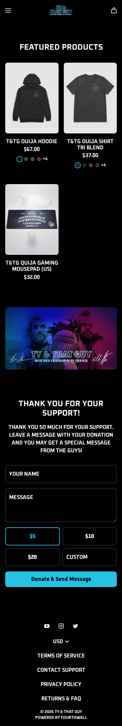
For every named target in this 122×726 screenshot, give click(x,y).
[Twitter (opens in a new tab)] (75, 626)
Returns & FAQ (61, 698)
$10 (89, 536)
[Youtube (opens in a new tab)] (47, 626)
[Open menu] (8, 10)
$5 (32, 536)
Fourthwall (74, 718)
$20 (32, 557)
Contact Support (61, 670)
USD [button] (58, 641)
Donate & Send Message (61, 579)
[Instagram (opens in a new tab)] (61, 626)
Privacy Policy (61, 684)
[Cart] (114, 10)
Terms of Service (61, 655)
